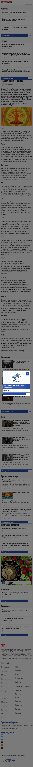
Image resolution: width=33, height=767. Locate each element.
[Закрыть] (27, 373)
